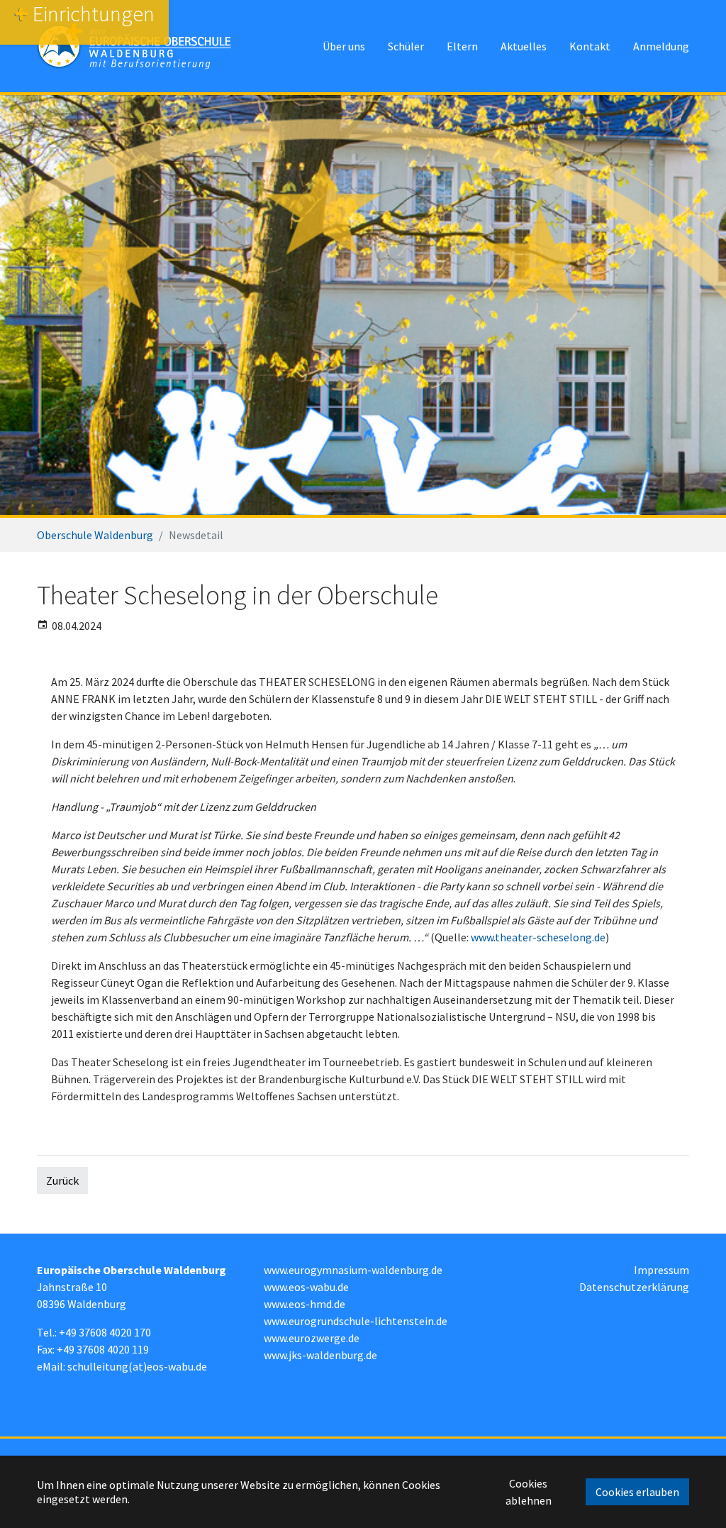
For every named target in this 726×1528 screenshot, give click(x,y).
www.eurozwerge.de (311, 1338)
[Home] (134, 46)
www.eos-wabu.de (306, 1287)
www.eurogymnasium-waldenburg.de (353, 1270)
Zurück (62, 1180)
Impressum (661, 1270)
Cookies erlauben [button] (637, 1492)
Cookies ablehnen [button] (529, 1491)
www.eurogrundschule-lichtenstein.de (355, 1321)
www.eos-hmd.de (304, 1304)
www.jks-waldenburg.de (320, 1355)
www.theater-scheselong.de (538, 937)
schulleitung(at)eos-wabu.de (137, 1366)
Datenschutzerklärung (634, 1287)
